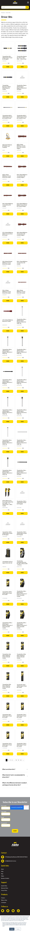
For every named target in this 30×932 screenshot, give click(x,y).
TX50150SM (20, 538)
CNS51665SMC (5, 631)
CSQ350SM (5, 720)
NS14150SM (20, 477)
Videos (2, 876)
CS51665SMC (20, 661)
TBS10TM (5, 568)
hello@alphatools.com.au (10, 861)
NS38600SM (20, 326)
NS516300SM (20, 417)
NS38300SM (20, 357)
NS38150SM (5, 387)
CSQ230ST (20, 238)
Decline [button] (18, 929)
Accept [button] (11, 929)
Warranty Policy (4, 888)
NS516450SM (5, 417)
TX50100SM (5, 538)
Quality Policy (4, 885)
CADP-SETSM (20, 62)
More (7, 66)
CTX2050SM (20, 749)
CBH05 (5, 152)
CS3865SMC (5, 691)
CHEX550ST (5, 180)
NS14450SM (20, 447)
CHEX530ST (20, 152)
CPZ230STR (20, 209)
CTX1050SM (20, 720)
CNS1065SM (5, 92)
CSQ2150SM (20, 691)
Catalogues (3, 902)
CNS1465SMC (20, 600)
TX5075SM (20, 509)
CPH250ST (5, 209)
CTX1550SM (5, 749)
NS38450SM (5, 357)
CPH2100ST (5, 296)
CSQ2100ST (20, 296)
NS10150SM (20, 92)
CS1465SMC (5, 661)
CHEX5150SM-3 (5, 121)
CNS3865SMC (20, 631)
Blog (2, 873)
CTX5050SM (5, 600)
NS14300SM (5, 477)
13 (18, 760)
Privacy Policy (4, 890)
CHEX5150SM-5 (20, 121)
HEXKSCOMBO (5, 509)
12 (16, 760)
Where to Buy (4, 900)
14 (20, 760)
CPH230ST (20, 180)
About (2, 869)
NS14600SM (5, 447)
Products (3, 12)
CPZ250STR (5, 238)
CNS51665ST (5, 326)
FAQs (2, 871)
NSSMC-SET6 (20, 568)
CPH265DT (5, 267)
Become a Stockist (5, 878)
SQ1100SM (5, 62)
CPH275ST (20, 267)
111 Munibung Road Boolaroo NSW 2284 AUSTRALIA (16, 856)
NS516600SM (20, 387)
